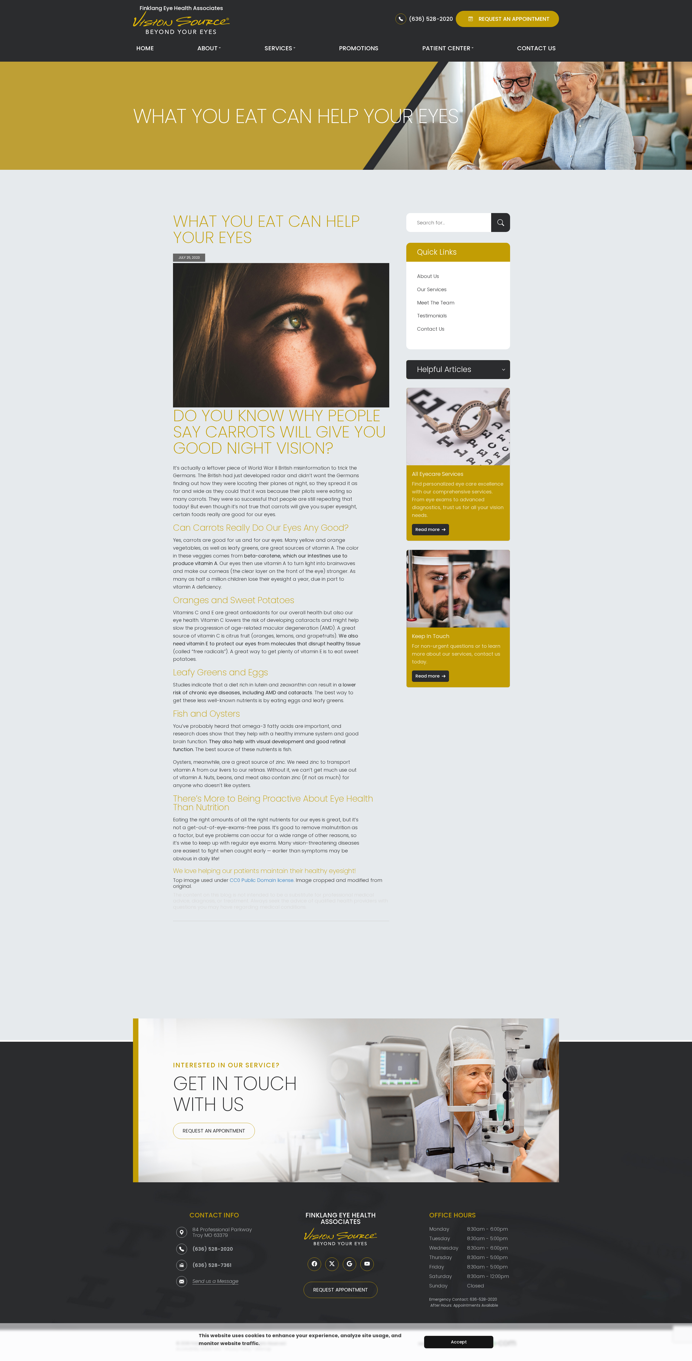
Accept (459, 1342)
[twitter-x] (332, 1264)
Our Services (432, 289)
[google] (349, 1264)
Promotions (358, 48)
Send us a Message (215, 1282)
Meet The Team (435, 302)
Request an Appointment (214, 1130)
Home (145, 48)
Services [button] (278, 48)
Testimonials (432, 315)
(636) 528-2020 (212, 1249)
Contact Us (536, 48)
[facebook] (314, 1264)
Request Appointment (340, 1289)
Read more (427, 529)
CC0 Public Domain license (262, 880)
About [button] (207, 48)
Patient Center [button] (446, 48)
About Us (428, 276)
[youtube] (367, 1264)
